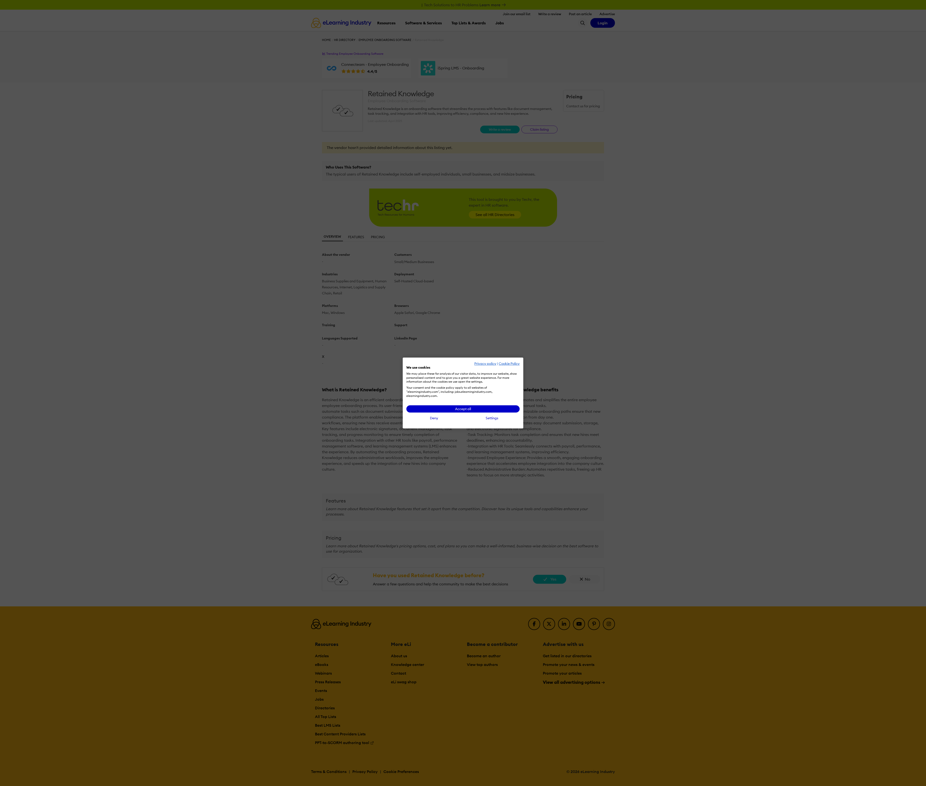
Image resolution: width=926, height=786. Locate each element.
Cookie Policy (509, 363)
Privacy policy (485, 363)
